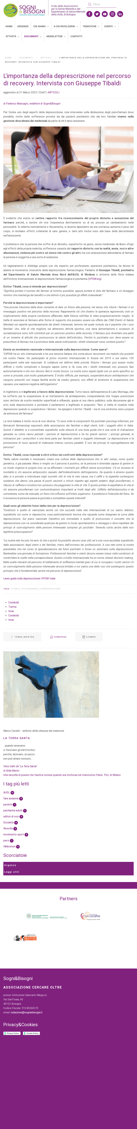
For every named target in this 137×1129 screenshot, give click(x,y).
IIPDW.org (95, 278)
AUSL (8, 792)
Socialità (10, 822)
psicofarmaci (30, 589)
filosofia (9, 828)
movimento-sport (15, 834)
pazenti (9, 804)
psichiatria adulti (14, 810)
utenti (15, 589)
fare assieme (12, 798)
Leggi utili (11, 871)
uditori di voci (12, 816)
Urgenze (10, 865)
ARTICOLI (53, 92)
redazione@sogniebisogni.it (26, 1012)
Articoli (46, 58)
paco (7, 840)
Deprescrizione (51, 589)
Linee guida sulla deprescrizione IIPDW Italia (29, 578)
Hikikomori (10, 846)
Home (8, 58)
